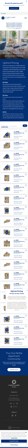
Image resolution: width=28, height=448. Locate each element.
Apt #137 (14, 178)
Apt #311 (14, 243)
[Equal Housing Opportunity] (11, 403)
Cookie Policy (14, 438)
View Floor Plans (13, 126)
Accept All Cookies (14, 441)
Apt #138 (14, 189)
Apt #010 (14, 145)
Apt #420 (14, 265)
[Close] (26, 432)
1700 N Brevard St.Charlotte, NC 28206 (14, 399)
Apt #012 (14, 156)
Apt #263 (14, 232)
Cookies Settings (14, 444)
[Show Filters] (25, 125)
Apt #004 (14, 135)
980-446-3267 (14, 395)
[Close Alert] (26, 1)
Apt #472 (14, 319)
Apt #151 (14, 200)
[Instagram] (12, 415)
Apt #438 (14, 287)
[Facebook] (15, 415)
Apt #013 (14, 167)
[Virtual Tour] (7, 134)
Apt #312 (14, 254)
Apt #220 (14, 221)
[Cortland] (14, 428)
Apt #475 (14, 330)
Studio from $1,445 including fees (14, 23)
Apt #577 (14, 341)
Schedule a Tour (14, 8)
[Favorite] (26, 131)
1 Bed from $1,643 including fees (14, 24)
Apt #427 (14, 276)
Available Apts (4, 126)
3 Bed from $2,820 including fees (14, 26)
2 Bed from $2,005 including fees (14, 25)
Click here (18, 5)
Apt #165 (14, 211)
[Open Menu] (25, 18)
